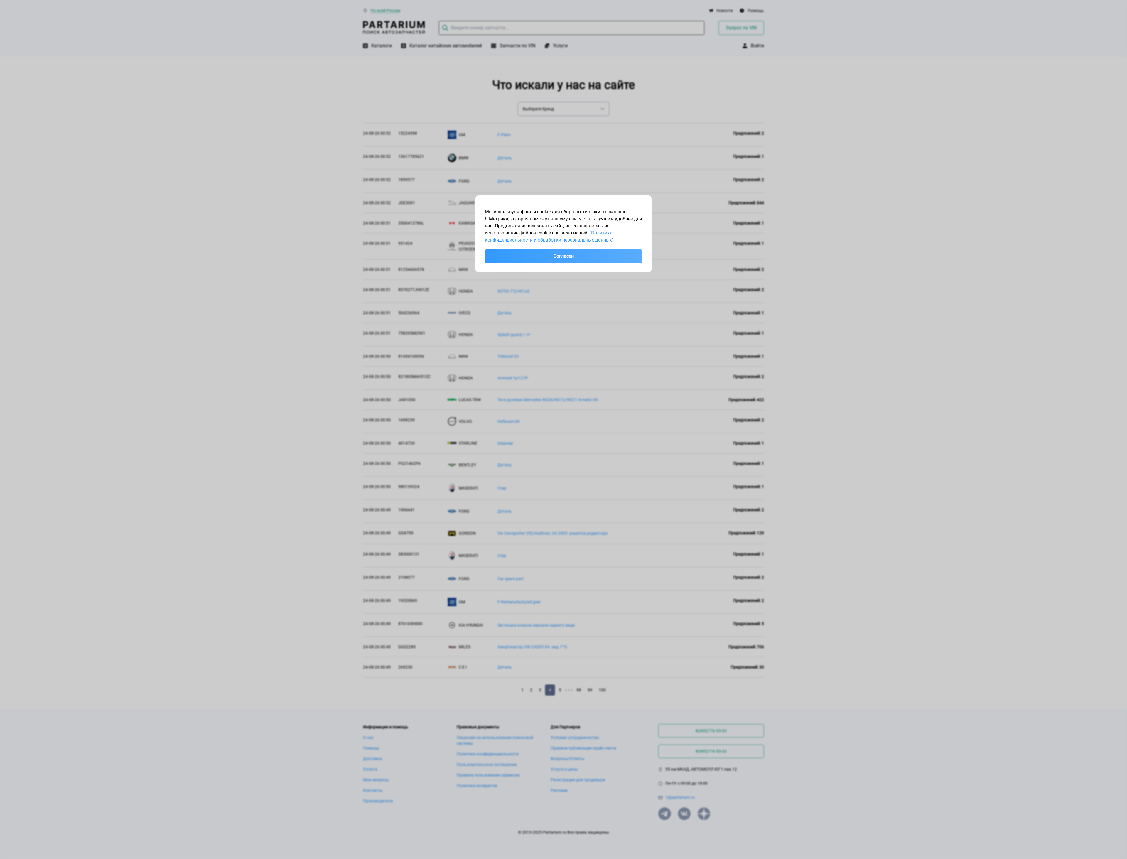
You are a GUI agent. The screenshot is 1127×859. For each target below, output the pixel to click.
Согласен (564, 256)
